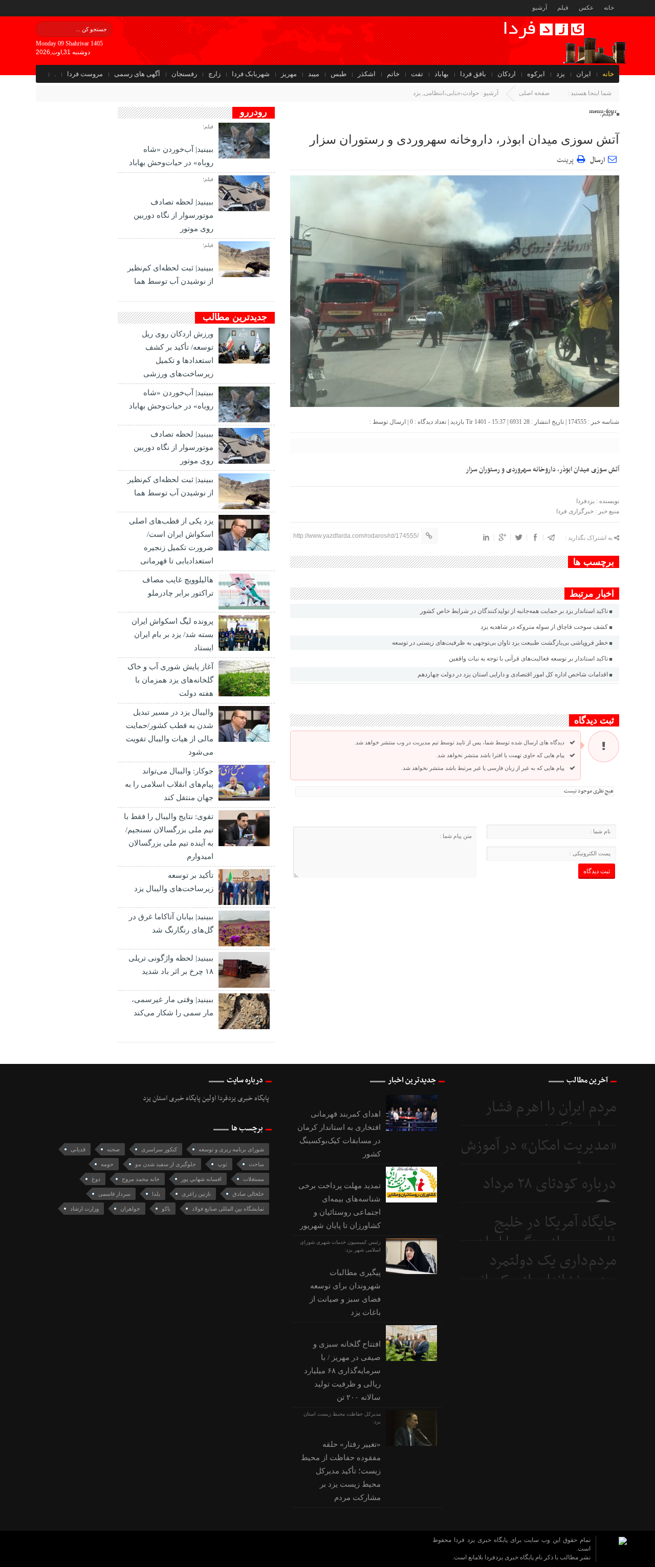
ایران (583, 74)
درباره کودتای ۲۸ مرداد (550, 1184)
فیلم (563, 7)
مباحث (256, 1164)
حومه (107, 1164)
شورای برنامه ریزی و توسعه (231, 1149)
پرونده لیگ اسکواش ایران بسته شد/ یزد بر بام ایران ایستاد (172, 634)
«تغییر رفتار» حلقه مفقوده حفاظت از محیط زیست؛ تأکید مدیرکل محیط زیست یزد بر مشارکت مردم (341, 1471)
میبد (313, 74)
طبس (338, 74)
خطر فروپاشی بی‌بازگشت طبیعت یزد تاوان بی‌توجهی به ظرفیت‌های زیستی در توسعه (500, 642)
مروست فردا (85, 74)
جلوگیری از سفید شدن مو (165, 1164)
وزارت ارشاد (84, 1209)
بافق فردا (473, 74)
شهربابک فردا (251, 74)
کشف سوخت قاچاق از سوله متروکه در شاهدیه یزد (544, 626)
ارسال (597, 160)
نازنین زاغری (196, 1194)
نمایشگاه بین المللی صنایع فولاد (228, 1209)
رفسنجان (184, 74)
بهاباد (441, 74)
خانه (609, 7)
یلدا (156, 1194)
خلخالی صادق (248, 1194)
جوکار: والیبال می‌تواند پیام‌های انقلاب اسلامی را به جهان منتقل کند (169, 784)
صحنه (113, 1149)
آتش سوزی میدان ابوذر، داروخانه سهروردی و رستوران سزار (464, 139)
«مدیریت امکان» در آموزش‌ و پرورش (539, 1156)
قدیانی (78, 1149)
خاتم (393, 74)
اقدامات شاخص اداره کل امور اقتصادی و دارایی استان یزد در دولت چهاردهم (513, 674)
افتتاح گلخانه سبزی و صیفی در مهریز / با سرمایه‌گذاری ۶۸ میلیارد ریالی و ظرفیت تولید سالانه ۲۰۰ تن (342, 1370)
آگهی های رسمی (137, 74)
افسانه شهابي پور (201, 1179)
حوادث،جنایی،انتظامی (451, 93)
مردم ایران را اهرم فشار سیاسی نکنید (551, 1118)
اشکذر (367, 74)
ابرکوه (536, 74)
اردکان (506, 74)
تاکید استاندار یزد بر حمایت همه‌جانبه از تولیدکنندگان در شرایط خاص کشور (514, 611)
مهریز (289, 74)
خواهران (130, 1209)
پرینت (567, 158)
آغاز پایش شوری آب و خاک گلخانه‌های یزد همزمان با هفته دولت (170, 680)
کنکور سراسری (159, 1149)
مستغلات (253, 1179)
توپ (222, 1164)
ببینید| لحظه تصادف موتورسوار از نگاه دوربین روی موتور (173, 215)
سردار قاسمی (114, 1194)
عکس (586, 7)
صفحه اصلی (534, 93)
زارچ (214, 74)
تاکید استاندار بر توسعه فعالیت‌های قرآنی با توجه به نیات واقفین (528, 658)
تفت (417, 74)
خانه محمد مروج (141, 1179)
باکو (166, 1209)
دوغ (96, 1179)
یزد (560, 74)
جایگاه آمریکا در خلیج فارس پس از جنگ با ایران (546, 1233)
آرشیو (539, 7)
